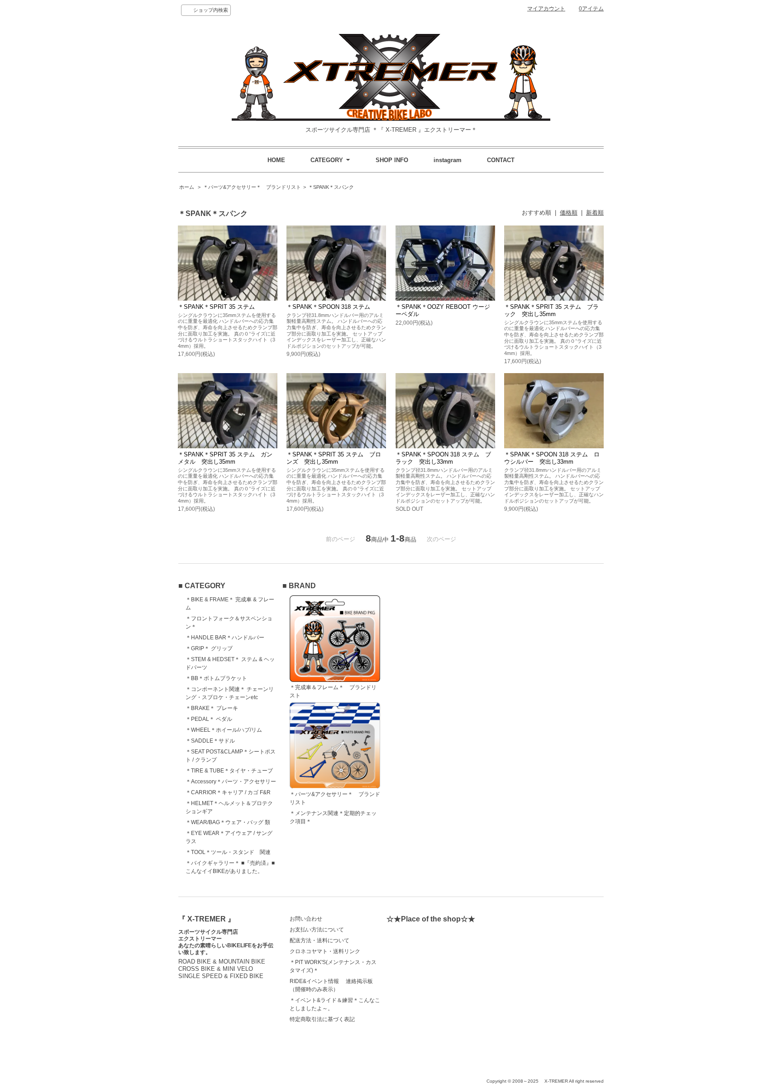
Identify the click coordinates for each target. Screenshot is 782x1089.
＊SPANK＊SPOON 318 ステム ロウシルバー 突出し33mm (552, 458)
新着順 (595, 212)
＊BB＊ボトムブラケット (216, 678)
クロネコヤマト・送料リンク (325, 951)
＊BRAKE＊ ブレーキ (212, 708)
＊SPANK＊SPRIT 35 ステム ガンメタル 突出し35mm (225, 458)
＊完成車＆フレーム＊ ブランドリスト (333, 691)
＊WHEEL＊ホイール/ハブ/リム (224, 730)
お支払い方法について (317, 929)
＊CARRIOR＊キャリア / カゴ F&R (228, 792)
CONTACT (501, 160)
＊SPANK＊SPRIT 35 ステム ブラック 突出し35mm (551, 310)
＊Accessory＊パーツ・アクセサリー (231, 781)
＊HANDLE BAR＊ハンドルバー (225, 637)
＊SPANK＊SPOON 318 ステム (328, 306)
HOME (276, 160)
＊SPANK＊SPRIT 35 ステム (216, 306)
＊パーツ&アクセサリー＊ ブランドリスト (252, 187)
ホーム (186, 187)
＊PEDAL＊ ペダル (209, 719)
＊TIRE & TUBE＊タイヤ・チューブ (229, 771)
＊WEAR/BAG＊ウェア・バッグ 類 (228, 822)
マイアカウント (546, 8)
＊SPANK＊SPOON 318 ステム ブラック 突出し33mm (443, 458)
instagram (448, 160)
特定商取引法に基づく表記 (322, 1019)
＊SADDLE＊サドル (210, 741)
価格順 (568, 212)
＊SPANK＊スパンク (331, 187)
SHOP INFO (392, 160)
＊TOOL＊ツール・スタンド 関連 (228, 852)
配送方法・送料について (319, 940)
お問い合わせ (306, 919)
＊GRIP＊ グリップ (209, 648)
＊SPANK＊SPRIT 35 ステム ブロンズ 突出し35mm (333, 458)
